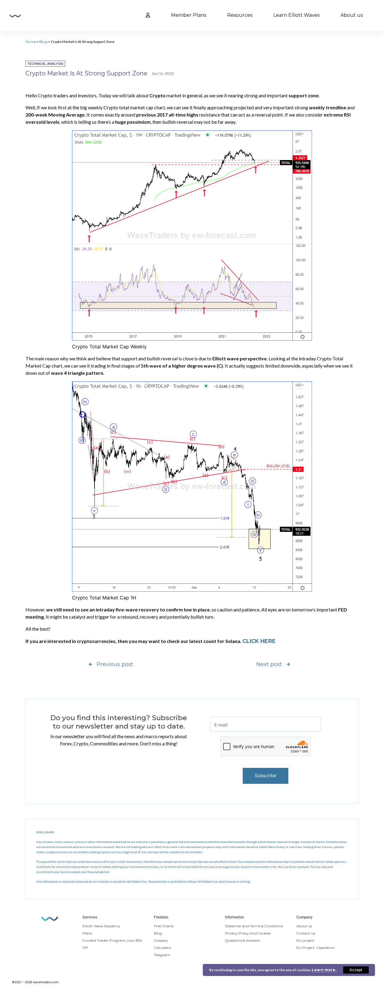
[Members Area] (148, 15)
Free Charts (163, 926)
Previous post (115, 664)
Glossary (161, 940)
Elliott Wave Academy (101, 926)
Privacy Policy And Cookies (248, 933)
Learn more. (324, 970)
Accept (356, 970)
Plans (87, 933)
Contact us (305, 933)
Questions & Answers (242, 940)
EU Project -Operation (315, 947)
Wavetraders (15, 15)
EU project (305, 940)
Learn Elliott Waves (296, 15)
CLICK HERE (259, 641)
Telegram (162, 955)
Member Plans (188, 15)
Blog (43, 41)
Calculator (163, 947)
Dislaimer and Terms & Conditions (254, 926)
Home (31, 41)
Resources (239, 15)
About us (351, 15)
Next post (269, 664)
